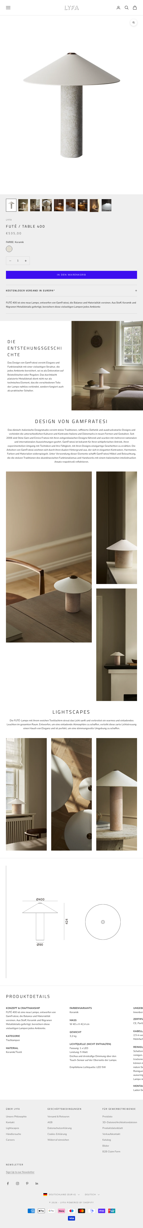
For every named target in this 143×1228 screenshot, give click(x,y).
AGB (50, 1122)
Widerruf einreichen (58, 1140)
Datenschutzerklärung (59, 1128)
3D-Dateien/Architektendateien (119, 1122)
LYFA (9, 219)
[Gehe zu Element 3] (35, 205)
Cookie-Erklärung (57, 1134)
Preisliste (107, 1116)
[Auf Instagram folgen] (17, 1183)
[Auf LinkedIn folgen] (37, 1183)
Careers (10, 1140)
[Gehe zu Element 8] (94, 205)
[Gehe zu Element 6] (71, 205)
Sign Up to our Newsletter (20, 1172)
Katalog (106, 1140)
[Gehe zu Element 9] (106, 205)
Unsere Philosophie (16, 1116)
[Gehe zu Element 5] (59, 205)
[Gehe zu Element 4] (47, 205)
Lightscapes (12, 1128)
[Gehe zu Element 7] (82, 205)
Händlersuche (13, 1134)
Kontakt (10, 1122)
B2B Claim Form (111, 1151)
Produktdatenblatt (112, 1128)
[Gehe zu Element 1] (11, 205)
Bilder (105, 1146)
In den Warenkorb (71, 274)
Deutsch (90, 1194)
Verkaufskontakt (111, 1134)
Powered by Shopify (80, 1202)
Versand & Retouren (58, 1116)
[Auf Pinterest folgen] (27, 1183)
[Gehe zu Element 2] (23, 205)
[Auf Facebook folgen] (8, 1183)
